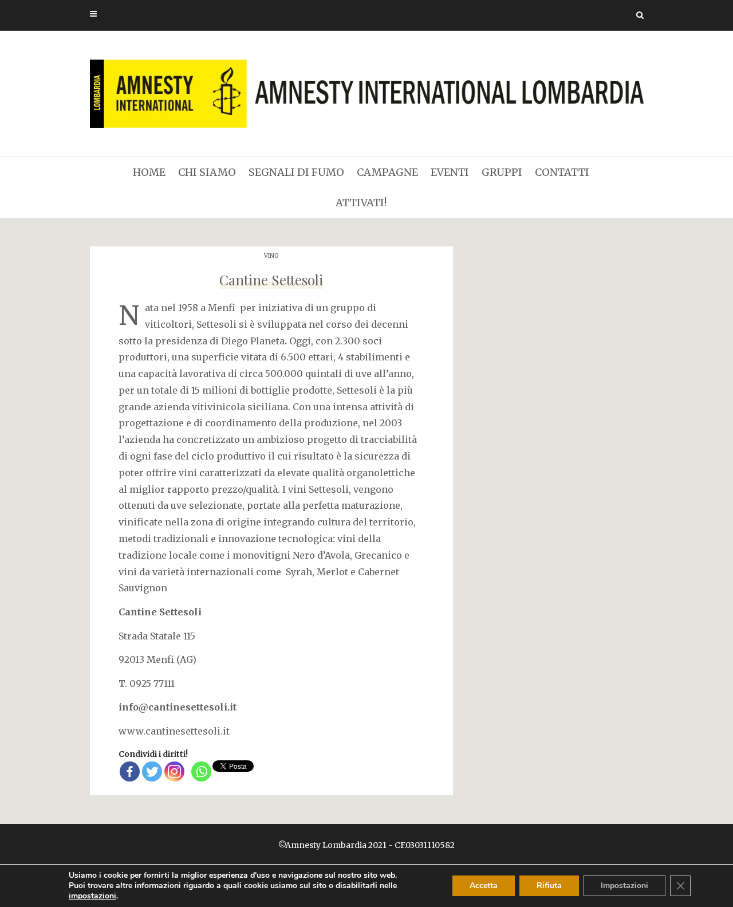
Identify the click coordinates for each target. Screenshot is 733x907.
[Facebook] (130, 771)
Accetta (484, 885)
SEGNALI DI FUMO (296, 172)
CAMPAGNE (387, 172)
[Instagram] (174, 771)
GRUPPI (502, 172)
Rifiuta (549, 885)
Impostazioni (624, 885)
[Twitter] (152, 771)
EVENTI (450, 172)
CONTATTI (562, 172)
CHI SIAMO (207, 172)
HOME (149, 172)
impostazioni (92, 896)
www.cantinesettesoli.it (174, 731)
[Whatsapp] (201, 771)
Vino (271, 256)
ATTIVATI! (361, 202)
